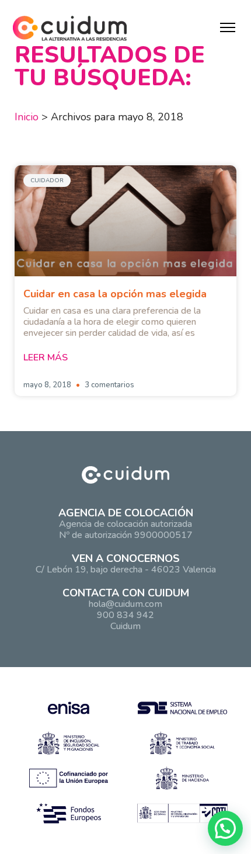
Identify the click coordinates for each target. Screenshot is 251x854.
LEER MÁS (45, 357)
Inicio (27, 117)
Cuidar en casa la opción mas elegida (115, 294)
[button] (225, 828)
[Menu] (227, 27)
